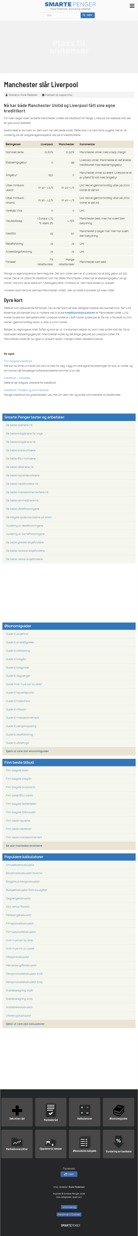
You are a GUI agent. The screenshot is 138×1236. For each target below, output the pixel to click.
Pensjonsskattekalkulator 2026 (24, 973)
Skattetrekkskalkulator (19, 1007)
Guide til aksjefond (17, 633)
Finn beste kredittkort (18, 829)
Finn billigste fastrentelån (21, 803)
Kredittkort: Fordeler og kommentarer (26, 390)
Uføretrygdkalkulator (18, 1015)
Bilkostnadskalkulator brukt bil (24, 873)
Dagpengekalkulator (18, 898)
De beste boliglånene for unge (24, 433)
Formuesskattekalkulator (21, 931)
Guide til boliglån (16, 659)
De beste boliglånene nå (21, 442)
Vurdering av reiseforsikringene (24, 525)
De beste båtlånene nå (19, 467)
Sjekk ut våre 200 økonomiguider (27, 751)
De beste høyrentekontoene (23, 475)
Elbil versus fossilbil (17, 906)
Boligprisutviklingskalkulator (23, 881)
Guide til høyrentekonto (20, 692)
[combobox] (62, 15)
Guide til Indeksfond (18, 701)
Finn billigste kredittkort (18, 361)
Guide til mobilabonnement (22, 717)
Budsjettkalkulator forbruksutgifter (26, 890)
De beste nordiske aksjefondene (25, 550)
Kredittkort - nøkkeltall (17, 378)
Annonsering (69, 1207)
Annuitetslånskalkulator (20, 865)
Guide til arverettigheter (20, 642)
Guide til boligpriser (17, 667)
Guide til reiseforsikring (19, 734)
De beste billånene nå (19, 425)
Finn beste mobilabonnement (24, 837)
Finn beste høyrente (18, 820)
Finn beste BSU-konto (19, 795)
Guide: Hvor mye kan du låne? (24, 684)
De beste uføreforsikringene (22, 508)
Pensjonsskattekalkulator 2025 (24, 982)
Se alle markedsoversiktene (24, 845)
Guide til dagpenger (18, 675)
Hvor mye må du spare (20, 948)
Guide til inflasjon (16, 709)
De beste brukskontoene (21, 450)
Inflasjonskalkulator (17, 957)
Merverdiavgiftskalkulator (21, 965)
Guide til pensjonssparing (21, 726)
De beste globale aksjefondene (25, 542)
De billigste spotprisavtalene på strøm (29, 517)
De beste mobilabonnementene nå (27, 492)
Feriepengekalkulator (18, 915)
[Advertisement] (69, 46)
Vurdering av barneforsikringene (25, 534)
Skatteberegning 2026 (19, 990)
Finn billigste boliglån (19, 778)
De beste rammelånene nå (22, 500)
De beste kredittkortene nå (22, 483)
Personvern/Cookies (69, 1214)
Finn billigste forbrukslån (21, 812)
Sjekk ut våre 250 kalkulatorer (25, 1024)
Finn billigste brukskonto (20, 787)
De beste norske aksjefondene (24, 559)
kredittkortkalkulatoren (80, 312)
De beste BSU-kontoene (21, 458)
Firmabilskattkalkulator (19, 923)
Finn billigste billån (17, 770)
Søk (89, 15)
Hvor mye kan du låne (19, 940)
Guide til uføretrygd (17, 743)
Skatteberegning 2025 (19, 998)
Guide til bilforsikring (18, 650)
